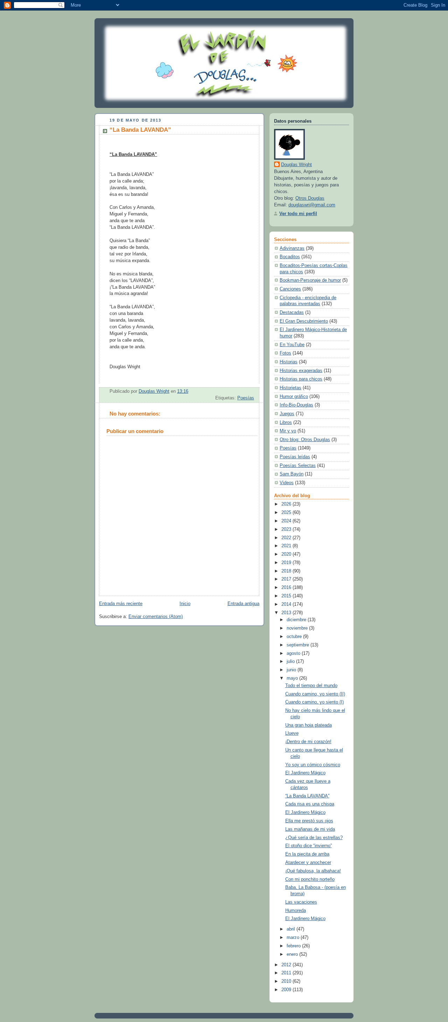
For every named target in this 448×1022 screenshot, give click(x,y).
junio (292, 669)
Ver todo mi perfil (298, 213)
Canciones (290, 289)
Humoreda (295, 910)
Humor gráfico (294, 396)
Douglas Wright (296, 164)
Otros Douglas (309, 198)
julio (291, 661)
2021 (287, 545)
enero (293, 954)
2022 (287, 537)
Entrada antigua (243, 603)
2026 (287, 504)
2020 (287, 554)
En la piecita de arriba (307, 854)
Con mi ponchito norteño (310, 879)
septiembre (298, 645)
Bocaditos (290, 256)
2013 (287, 612)
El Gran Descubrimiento (304, 321)
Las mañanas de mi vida (310, 829)
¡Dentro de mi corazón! (308, 741)
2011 (287, 972)
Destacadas (292, 312)
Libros (286, 422)
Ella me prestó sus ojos (309, 820)
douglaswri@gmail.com (311, 205)
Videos (287, 482)
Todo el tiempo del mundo (311, 685)
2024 (287, 521)
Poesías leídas (295, 456)
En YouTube (292, 344)
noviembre (298, 628)
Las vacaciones (301, 902)
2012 (287, 964)
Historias (289, 361)
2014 (287, 604)
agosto (294, 653)
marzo (294, 937)
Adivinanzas (292, 248)
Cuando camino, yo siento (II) (315, 694)
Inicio (185, 603)
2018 (287, 571)
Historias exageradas (301, 370)
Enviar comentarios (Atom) (155, 616)
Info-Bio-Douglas (296, 405)
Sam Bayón (291, 474)
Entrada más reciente (120, 603)
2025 (287, 512)
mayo (293, 678)
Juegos (287, 413)
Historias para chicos (301, 379)
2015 (287, 596)
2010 (287, 981)
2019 (287, 562)
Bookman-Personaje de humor (310, 280)
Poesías (245, 398)
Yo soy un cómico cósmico (312, 764)
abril (291, 929)
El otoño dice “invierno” (308, 845)
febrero (294, 946)
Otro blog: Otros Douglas (305, 439)
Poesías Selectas (298, 465)
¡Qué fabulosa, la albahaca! (313, 871)
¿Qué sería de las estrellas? (314, 837)
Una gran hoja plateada (308, 725)
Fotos (285, 353)
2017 (287, 579)
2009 (287, 989)
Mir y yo (288, 430)
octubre (295, 636)
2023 (287, 529)
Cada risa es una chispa (309, 804)
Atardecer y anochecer (308, 862)
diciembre (297, 619)
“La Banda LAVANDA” (307, 796)
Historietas (290, 387)
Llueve (292, 733)
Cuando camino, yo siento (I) (314, 702)
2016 (287, 587)
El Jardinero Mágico (305, 772)
